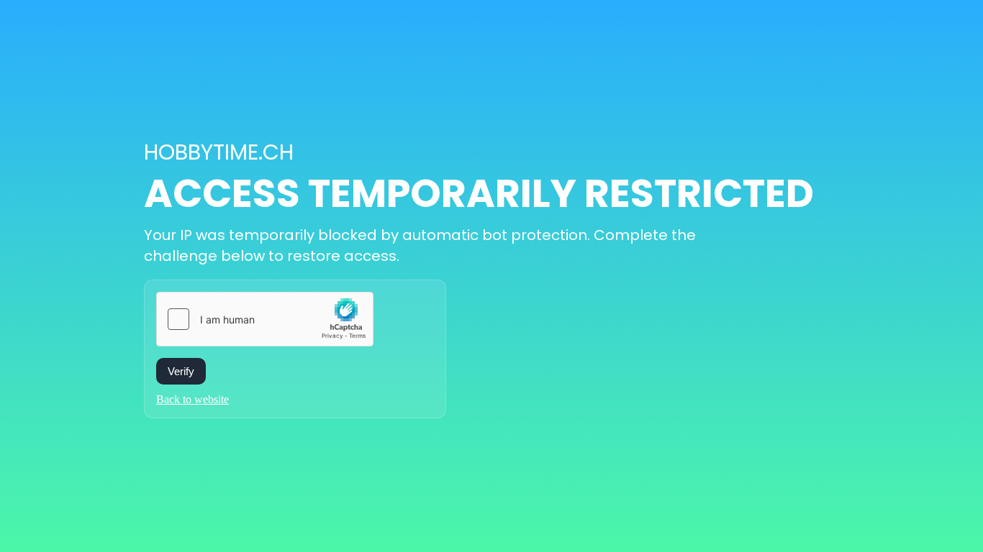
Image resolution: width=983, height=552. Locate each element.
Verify (181, 371)
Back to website (192, 399)
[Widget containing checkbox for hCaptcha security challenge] (264, 319)
